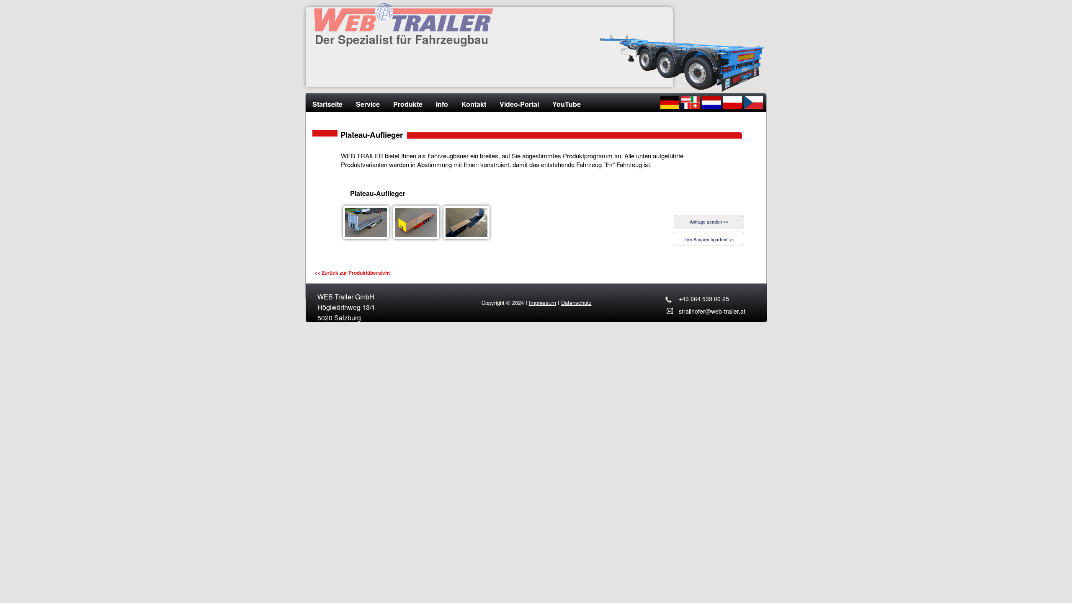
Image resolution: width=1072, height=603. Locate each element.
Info (442, 104)
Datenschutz (576, 303)
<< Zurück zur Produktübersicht (352, 272)
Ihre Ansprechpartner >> (709, 239)
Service (368, 104)
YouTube (566, 104)
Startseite (327, 104)
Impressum (542, 303)
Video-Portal (519, 104)
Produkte (408, 104)
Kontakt (473, 104)
